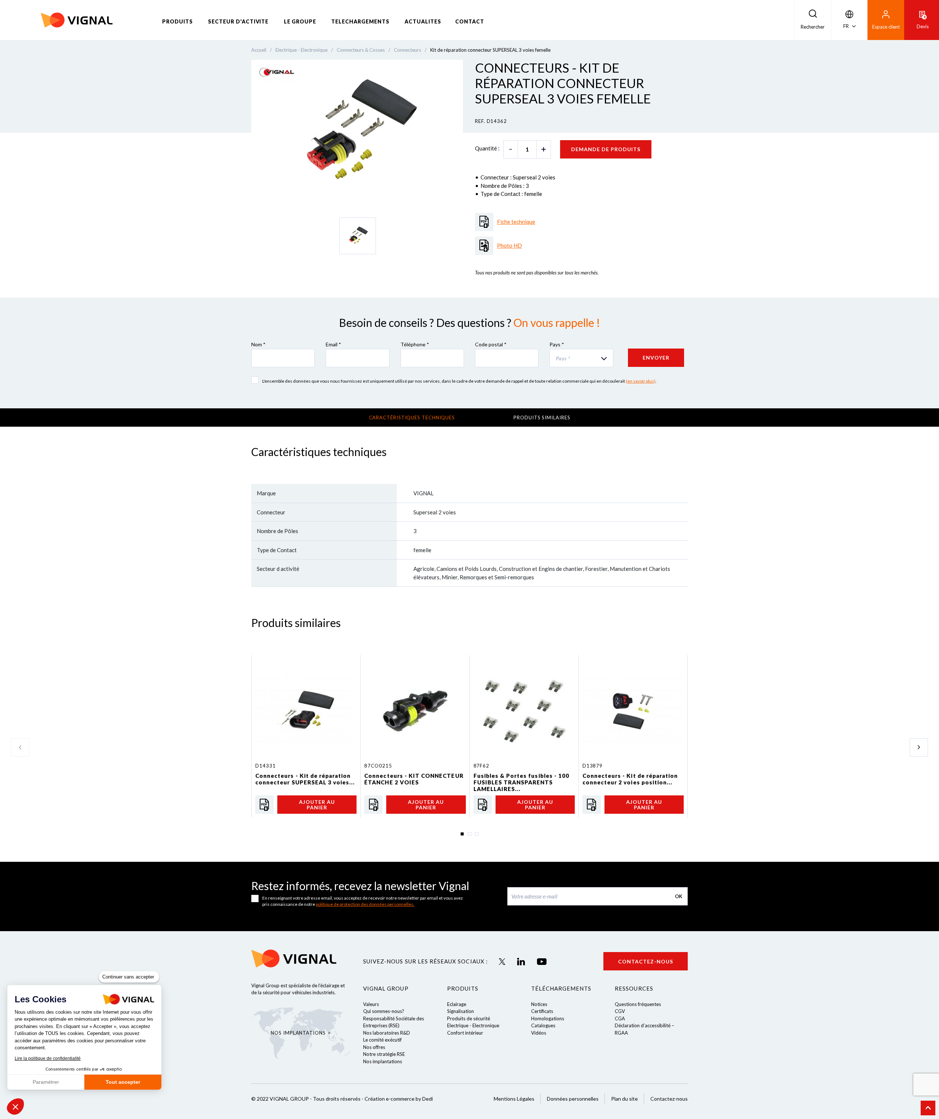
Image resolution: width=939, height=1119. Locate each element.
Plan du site (624, 1099)
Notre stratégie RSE (384, 1054)
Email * (333, 344)
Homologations (547, 1018)
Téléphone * (415, 344)
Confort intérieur (465, 1033)
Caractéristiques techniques (412, 417)
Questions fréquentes (638, 1004)
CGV (620, 1011)
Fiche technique (516, 221)
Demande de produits (605, 149)
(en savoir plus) (640, 381)
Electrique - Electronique (473, 1025)
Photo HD (509, 245)
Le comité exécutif (382, 1040)
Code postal (491, 344)
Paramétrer (46, 1082)
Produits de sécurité (468, 1018)
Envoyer (656, 357)
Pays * (556, 344)
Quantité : (487, 148)
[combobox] (581, 358)
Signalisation (460, 1011)
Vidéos (538, 1033)
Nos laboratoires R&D (386, 1033)
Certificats (542, 1011)
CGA (620, 1018)
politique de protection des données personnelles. (365, 904)
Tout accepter (123, 1082)
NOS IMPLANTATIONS (298, 1033)
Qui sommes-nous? (383, 1011)
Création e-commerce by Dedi (399, 1099)
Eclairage (456, 1004)
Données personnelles (573, 1099)
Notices (539, 1004)
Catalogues (543, 1025)
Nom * (258, 344)
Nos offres (374, 1047)
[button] (15, 1106)
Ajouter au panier (317, 804)
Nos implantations (382, 1061)
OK (678, 896)
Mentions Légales (514, 1099)
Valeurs (371, 1004)
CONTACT (469, 21)
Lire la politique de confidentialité (48, 1058)
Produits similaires (542, 417)
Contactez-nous (645, 961)
